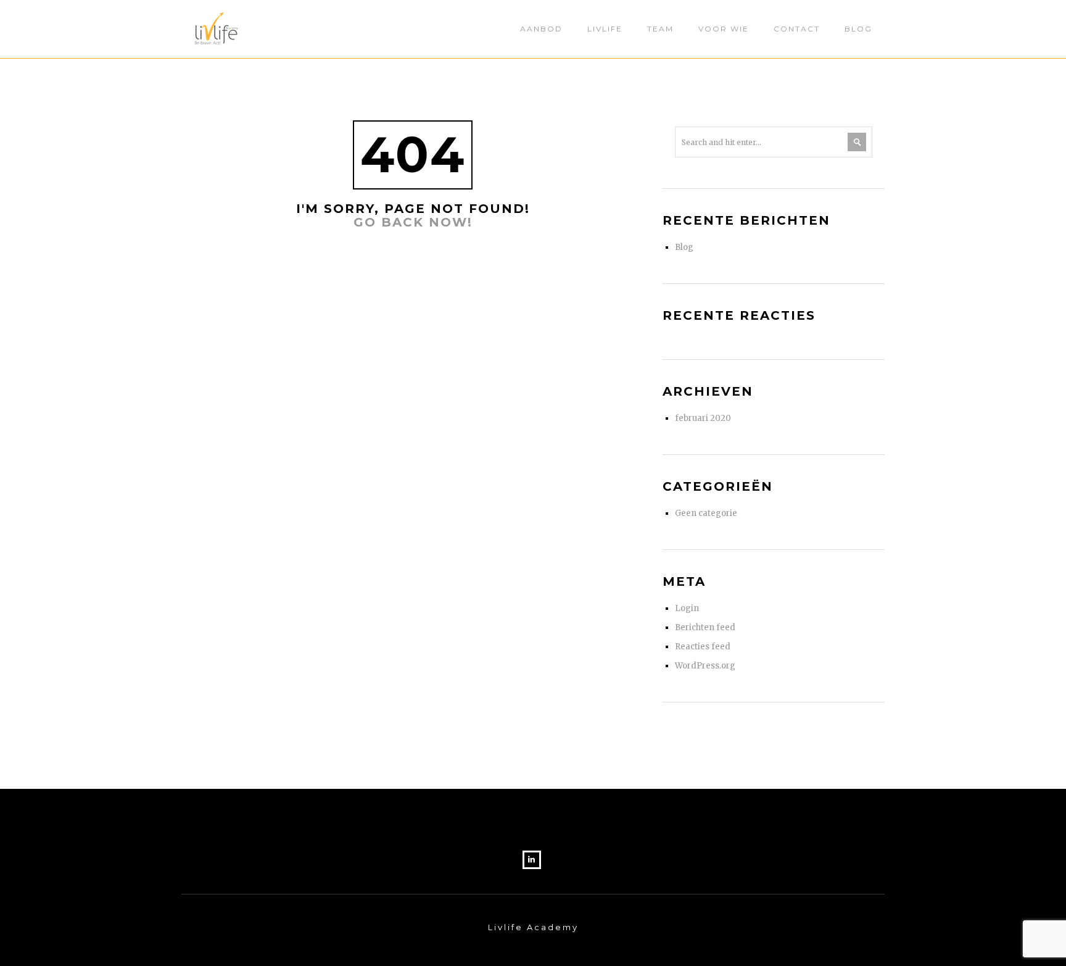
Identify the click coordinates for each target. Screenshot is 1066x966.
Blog (858, 28)
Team (660, 28)
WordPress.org (705, 665)
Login (687, 608)
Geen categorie (706, 513)
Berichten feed (705, 627)
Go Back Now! (413, 222)
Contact (797, 28)
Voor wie (723, 28)
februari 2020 (703, 418)
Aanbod (541, 28)
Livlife (604, 28)
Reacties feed (702, 646)
